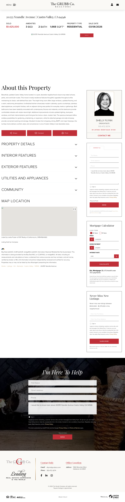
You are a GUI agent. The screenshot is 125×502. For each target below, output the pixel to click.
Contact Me (104, 135)
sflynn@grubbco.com (54, 467)
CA (14, 266)
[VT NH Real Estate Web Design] (110, 497)
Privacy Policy (113, 197)
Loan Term (94, 230)
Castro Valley (28, 266)
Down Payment (95, 244)
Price (91, 236)
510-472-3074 (104, 126)
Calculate (104, 264)
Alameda (20, 266)
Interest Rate (95, 253)
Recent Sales (105, 130)
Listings (9, 266)
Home (3, 266)
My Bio (113, 130)
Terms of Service (95, 212)
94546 (37, 266)
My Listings (96, 130)
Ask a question (117, 5)
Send (104, 205)
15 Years (104, 233)
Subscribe (104, 341)
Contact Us (96, 148)
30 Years (95, 233)
